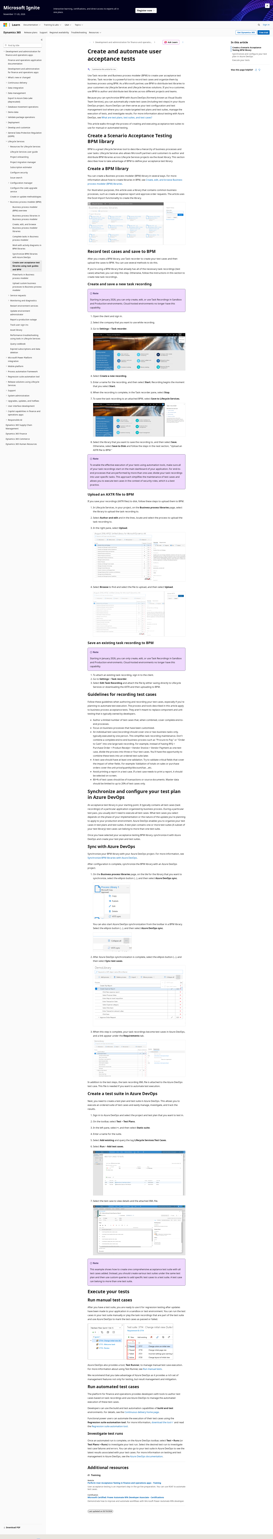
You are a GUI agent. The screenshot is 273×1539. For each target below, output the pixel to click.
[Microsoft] (5, 25)
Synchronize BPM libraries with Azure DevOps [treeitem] (25, 255)
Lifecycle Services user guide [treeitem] (24, 151)
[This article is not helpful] (259, 70)
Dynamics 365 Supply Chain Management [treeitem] (19, 427)
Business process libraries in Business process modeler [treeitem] (26, 217)
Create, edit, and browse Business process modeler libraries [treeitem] (25, 228)
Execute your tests (241, 60)
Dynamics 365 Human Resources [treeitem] (21, 444)
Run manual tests (152, 1369)
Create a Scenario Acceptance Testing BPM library (246, 48)
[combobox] (22, 45)
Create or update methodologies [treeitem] (25, 196)
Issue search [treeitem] (16, 177)
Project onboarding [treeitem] (19, 157)
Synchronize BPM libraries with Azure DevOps (112, 857)
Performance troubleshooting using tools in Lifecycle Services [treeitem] (25, 337)
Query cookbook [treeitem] (17, 343)
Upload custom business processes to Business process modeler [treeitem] (27, 287)
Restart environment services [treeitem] (24, 305)
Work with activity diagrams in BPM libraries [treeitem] (27, 247)
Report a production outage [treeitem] (23, 319)
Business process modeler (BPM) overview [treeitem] (25, 209)
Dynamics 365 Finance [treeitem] (16, 433)
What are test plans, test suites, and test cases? (127, 117)
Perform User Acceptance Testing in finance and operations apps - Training (124, 1483)
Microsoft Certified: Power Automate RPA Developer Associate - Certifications (126, 1497)
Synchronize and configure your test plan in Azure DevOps (249, 55)
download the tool (161, 1422)
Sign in (266, 24)
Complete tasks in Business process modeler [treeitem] (26, 238)
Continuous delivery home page (142, 1412)
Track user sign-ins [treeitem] (19, 324)
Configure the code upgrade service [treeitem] (23, 190)
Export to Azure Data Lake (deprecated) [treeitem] (20, 100)
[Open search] (259, 24)
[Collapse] (41, 39)
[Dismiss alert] (267, 5)
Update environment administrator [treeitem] (20, 313)
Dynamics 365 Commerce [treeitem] (18, 439)
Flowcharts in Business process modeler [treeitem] (23, 276)
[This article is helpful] (256, 70)
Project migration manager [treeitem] (23, 162)
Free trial (263, 32)
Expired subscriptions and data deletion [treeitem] (25, 351)
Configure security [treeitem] (19, 172)
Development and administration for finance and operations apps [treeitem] (24, 70)
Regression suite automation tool (110, 1426)
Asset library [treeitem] (16, 330)
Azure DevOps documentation (146, 1456)
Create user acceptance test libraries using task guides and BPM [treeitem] (26, 266)
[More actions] (182, 42)
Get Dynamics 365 (246, 32)
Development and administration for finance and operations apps (124, 42)
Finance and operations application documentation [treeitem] (25, 62)
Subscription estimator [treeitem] (21, 167)
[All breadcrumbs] (90, 42)
